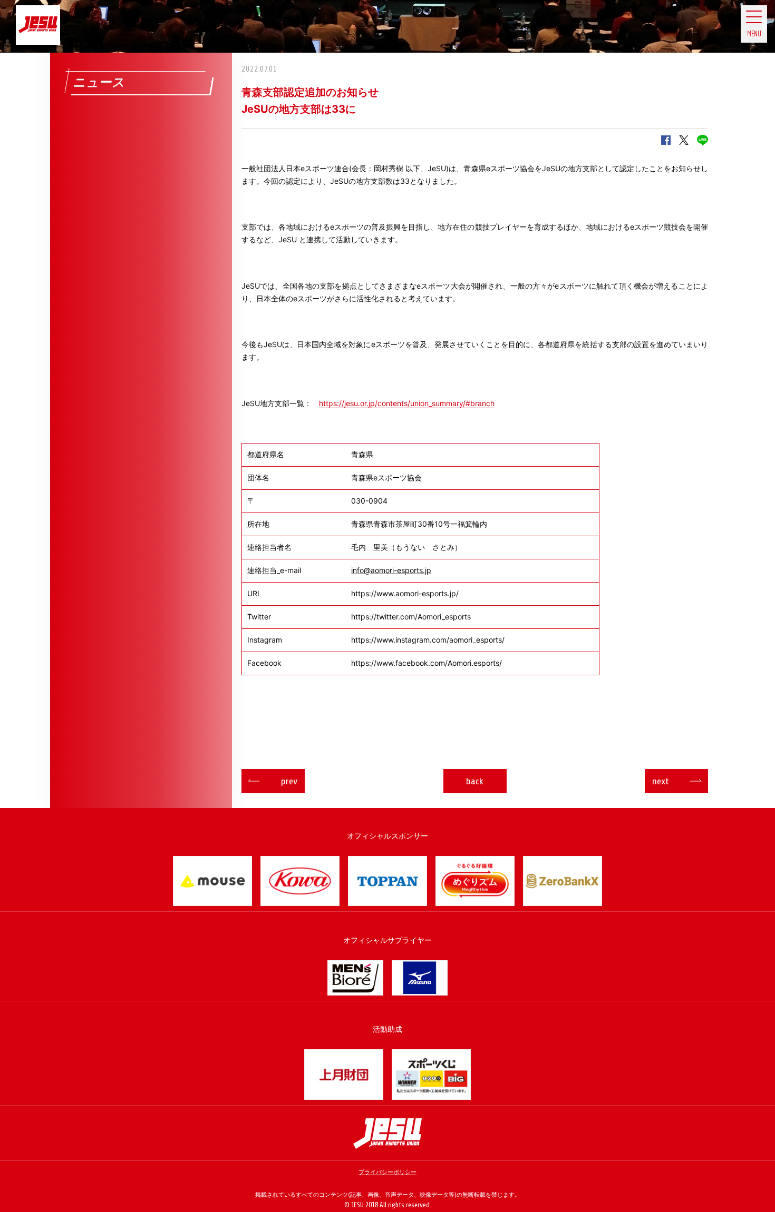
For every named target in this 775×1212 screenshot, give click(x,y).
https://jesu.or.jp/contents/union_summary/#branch (407, 403)
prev (289, 781)
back (474, 781)
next (660, 781)
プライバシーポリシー (387, 1172)
